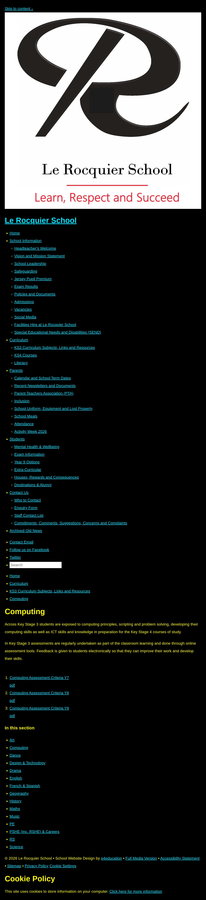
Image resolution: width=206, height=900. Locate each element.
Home (15, 576)
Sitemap (14, 866)
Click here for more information (135, 891)
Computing (19, 599)
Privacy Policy (36, 866)
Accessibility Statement (180, 858)
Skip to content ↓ (19, 8)
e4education (111, 858)
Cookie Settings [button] (62, 866)
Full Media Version (141, 858)
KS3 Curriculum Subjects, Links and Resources (50, 591)
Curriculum (19, 583)
